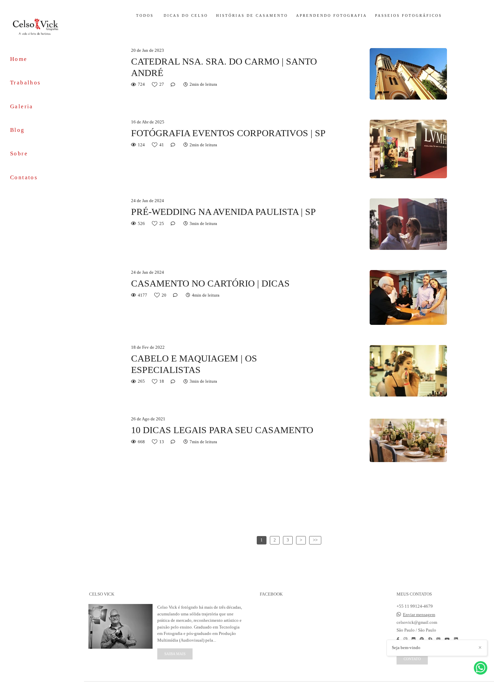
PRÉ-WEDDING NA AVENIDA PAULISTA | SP (223, 211)
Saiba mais (175, 654)
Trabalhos (25, 82)
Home (19, 59)
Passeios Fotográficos (408, 15)
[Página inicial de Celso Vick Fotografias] (42, 26)
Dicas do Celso (186, 15)
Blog (17, 130)
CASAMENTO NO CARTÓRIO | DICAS (210, 283)
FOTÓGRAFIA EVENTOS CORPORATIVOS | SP (228, 133)
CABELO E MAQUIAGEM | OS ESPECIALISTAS (194, 364)
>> (315, 539)
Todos (145, 15)
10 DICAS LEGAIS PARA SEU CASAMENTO (222, 430)
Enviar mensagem (419, 614)
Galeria (21, 106)
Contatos (24, 177)
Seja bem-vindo (406, 647)
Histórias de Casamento (252, 15)
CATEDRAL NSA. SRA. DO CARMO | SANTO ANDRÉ (224, 67)
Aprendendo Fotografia (331, 15)
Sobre (19, 153)
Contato (412, 659)
